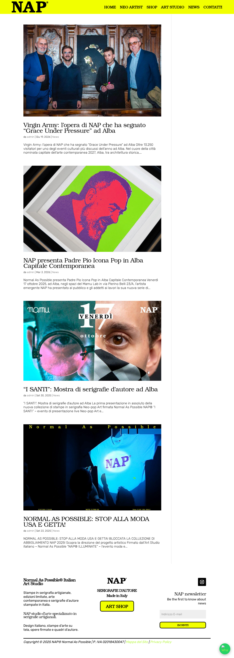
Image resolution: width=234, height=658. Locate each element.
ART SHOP (117, 606)
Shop (152, 7)
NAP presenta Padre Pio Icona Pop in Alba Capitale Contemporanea (83, 263)
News (193, 7)
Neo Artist (131, 7)
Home (110, 7)
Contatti (212, 7)
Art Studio (172, 7)
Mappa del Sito (137, 642)
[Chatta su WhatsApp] (224, 648)
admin (30, 136)
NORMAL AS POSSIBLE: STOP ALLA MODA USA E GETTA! (86, 521)
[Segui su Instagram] (202, 582)
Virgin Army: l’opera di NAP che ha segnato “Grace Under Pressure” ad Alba (84, 127)
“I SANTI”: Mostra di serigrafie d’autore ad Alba (90, 389)
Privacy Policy (160, 642)
